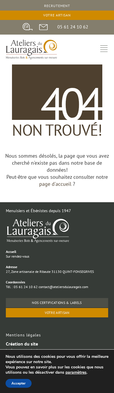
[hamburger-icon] (103, 49)
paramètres (76, 372)
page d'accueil (56, 184)
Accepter (18, 383)
